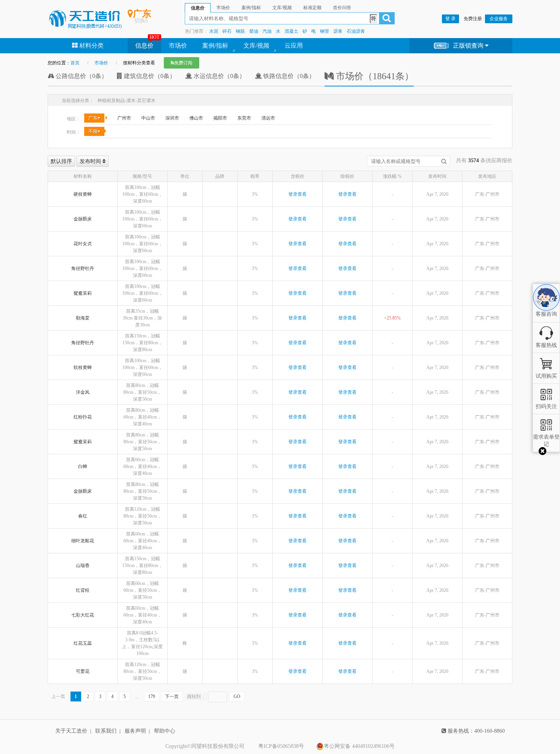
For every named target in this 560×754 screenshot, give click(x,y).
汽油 (267, 31)
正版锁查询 (469, 45)
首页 (75, 62)
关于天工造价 (71, 731)
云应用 (294, 45)
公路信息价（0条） (80, 76)
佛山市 (196, 118)
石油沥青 (356, 31)
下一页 (172, 696)
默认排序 (61, 161)
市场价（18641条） (374, 76)
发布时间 (91, 161)
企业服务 (498, 18)
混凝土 (291, 31)
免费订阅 (183, 62)
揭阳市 (220, 118)
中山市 (148, 118)
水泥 (213, 31)
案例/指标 (215, 45)
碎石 (227, 31)
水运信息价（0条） (218, 76)
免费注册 (473, 18)
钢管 (324, 31)
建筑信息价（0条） (149, 76)
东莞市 (244, 118)
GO (237, 696)
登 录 (450, 18)
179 (151, 696)
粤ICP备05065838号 (281, 746)
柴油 (253, 31)
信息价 (144, 45)
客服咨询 (546, 308)
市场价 (178, 45)
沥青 (337, 31)
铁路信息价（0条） (288, 76)
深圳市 (172, 118)
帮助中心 (164, 731)
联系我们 (106, 731)
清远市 (268, 118)
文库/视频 (256, 45)
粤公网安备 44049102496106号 (359, 746)
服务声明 (135, 731)
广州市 (124, 118)
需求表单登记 (546, 440)
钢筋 (240, 31)
